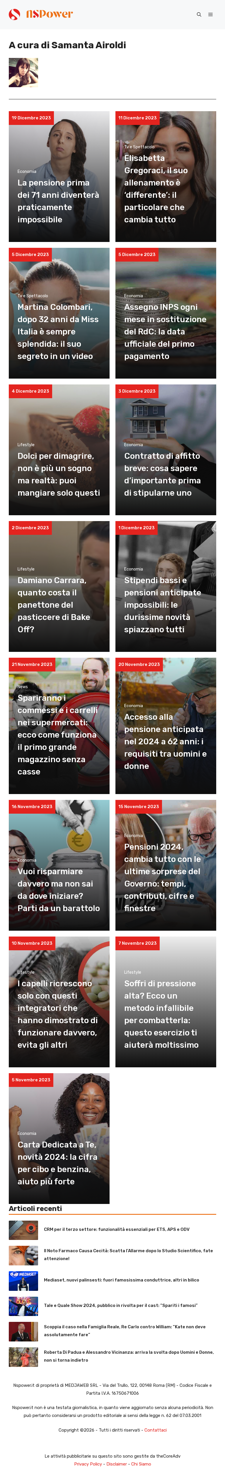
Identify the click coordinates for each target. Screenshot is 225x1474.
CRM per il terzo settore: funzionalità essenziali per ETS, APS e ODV (117, 1229)
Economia (27, 171)
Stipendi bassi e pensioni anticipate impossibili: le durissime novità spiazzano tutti (162, 604)
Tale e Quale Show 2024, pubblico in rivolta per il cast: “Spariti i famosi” (121, 1305)
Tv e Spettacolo (139, 147)
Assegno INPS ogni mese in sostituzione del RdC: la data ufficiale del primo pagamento (165, 331)
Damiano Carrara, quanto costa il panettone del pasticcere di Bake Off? (54, 604)
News (23, 686)
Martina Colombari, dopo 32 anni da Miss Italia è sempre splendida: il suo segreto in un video (58, 331)
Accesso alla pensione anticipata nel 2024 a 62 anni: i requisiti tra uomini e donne (165, 741)
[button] (199, 14)
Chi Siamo (141, 1464)
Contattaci (155, 1430)
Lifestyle (26, 444)
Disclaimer (116, 1464)
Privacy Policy (88, 1464)
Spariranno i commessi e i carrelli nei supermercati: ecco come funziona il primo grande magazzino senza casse (58, 734)
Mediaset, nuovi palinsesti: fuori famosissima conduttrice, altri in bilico (121, 1280)
